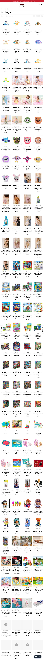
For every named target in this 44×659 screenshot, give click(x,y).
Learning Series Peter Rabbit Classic (6, 295)
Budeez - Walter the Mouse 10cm (27, 31)
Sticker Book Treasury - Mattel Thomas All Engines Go (16, 275)
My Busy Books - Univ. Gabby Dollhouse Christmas (27, 296)
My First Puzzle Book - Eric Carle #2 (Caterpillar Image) (27, 316)
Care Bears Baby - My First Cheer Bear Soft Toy (38, 89)
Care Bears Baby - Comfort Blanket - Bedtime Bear (6, 109)
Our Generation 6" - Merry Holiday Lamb (16, 633)
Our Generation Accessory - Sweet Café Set (27, 654)
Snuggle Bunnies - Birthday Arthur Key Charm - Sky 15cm (16, 252)
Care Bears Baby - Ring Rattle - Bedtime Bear (38, 109)
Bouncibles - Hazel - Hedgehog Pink (27, 148)
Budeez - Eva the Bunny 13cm (38, 50)
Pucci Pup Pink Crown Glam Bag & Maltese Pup (5, 472)
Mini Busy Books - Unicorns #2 (16, 354)
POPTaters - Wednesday (38, 491)
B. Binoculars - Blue (6, 431)
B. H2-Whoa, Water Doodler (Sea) (6, 451)
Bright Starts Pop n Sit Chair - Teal (38, 569)
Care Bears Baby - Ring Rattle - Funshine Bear (6, 129)
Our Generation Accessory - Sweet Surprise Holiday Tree (6, 654)
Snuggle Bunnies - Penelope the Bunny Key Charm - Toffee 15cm (38, 187)
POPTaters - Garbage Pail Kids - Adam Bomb (38, 530)
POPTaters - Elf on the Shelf (16, 491)
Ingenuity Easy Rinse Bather (38, 549)
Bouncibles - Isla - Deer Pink (6, 186)
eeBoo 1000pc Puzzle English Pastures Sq (38, 354)
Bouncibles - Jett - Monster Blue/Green (5, 148)
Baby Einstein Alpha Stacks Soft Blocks (27, 569)
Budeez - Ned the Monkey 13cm (16, 50)
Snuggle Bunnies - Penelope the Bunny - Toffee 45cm (16, 208)
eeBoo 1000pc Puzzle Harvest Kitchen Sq (38, 393)
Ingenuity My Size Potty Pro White (27, 549)
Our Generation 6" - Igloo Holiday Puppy (38, 633)
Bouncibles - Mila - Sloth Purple (6, 167)
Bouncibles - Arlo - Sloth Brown (38, 148)
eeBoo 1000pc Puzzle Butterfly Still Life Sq (16, 373)
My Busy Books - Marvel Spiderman (6, 354)
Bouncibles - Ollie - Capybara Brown (38, 128)
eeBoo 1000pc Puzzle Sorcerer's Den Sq (5, 412)
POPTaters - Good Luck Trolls (17, 512)
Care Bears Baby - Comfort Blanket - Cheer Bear (27, 109)
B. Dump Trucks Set (16, 431)
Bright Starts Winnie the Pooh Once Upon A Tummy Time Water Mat (16, 591)
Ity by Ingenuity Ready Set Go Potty (17, 549)
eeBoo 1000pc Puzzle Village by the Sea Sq (27, 373)
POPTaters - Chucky (27, 511)
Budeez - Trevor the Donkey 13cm (6, 69)
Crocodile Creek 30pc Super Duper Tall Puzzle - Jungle (38, 208)
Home (2, 8)
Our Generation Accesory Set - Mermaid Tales (38, 654)
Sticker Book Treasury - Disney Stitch (38, 295)
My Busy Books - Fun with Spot (27, 336)
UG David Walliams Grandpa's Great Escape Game (27, 472)
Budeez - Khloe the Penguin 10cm (6, 31)
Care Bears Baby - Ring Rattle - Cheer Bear (16, 129)
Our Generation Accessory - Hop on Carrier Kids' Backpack (6, 634)
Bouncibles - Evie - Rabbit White (17, 186)
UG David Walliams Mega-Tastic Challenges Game (16, 472)
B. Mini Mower (27, 431)
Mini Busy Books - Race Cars (27, 354)
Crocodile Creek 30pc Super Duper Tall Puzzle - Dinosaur (5, 230)
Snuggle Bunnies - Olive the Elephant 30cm (17, 230)
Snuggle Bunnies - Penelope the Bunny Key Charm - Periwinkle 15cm (5, 209)
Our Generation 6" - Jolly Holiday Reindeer (27, 633)
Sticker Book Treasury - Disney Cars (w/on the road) (6, 316)
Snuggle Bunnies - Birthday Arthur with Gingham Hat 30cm (5, 252)
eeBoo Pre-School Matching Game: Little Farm (38, 413)
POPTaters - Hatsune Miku (16, 530)
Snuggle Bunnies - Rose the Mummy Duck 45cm (27, 187)
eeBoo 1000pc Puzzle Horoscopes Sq (5, 393)
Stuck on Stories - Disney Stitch (27, 274)
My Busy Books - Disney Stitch (38, 336)
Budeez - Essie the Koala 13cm (27, 69)
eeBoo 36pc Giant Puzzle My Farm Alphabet (27, 413)
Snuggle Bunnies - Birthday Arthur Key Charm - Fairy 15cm (27, 252)
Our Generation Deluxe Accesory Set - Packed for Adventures (16, 654)
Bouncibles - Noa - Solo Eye (27, 167)
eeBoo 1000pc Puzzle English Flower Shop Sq (16, 413)
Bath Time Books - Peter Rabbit (38, 274)
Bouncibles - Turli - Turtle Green (27, 128)
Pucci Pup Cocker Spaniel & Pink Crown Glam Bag (38, 452)
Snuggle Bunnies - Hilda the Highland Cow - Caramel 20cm (38, 230)
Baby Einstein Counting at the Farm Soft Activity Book (16, 570)
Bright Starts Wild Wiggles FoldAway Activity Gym (27, 591)
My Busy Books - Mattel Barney (16, 336)
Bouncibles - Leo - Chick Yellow (38, 167)
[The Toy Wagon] (22, 4)
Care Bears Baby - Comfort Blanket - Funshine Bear (17, 109)
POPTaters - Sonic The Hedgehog (27, 530)
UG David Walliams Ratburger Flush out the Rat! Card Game (5, 492)
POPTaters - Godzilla (27, 491)
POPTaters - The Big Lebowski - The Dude (38, 512)
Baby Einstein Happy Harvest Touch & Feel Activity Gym (5, 570)
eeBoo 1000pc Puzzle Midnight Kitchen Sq (5, 373)
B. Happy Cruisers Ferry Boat (17, 451)
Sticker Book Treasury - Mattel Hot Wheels (16, 315)
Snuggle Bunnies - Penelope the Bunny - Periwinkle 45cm (27, 208)
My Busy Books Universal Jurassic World (17, 296)
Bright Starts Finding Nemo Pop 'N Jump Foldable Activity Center (5, 613)
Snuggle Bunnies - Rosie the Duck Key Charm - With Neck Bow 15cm (27, 230)
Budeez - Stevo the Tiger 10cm (17, 31)
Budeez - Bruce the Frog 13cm (6, 88)
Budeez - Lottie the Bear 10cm (38, 31)
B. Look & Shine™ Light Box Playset (38, 432)
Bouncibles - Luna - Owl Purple (16, 167)
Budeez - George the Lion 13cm (38, 69)
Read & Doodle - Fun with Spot (5, 336)
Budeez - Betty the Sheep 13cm (6, 50)
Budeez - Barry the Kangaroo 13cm (27, 50)
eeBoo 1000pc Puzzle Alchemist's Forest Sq (27, 393)
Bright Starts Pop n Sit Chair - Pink (6, 590)
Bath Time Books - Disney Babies (38, 315)
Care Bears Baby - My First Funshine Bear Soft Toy (27, 89)
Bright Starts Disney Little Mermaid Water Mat (16, 612)
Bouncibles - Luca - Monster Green (17, 148)
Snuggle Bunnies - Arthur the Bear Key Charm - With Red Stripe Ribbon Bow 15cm (38, 253)
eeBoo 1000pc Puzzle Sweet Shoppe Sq (16, 393)
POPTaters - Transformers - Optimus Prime (6, 550)
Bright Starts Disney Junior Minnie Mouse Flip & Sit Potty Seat (27, 612)
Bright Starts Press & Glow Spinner (38, 590)
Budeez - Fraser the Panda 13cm (16, 69)
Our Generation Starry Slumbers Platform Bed (38, 612)
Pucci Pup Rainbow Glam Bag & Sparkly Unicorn (27, 452)
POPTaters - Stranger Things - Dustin (6, 512)
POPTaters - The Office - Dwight (5, 530)
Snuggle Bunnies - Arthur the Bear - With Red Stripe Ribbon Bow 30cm (6, 275)
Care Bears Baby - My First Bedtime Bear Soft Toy (16, 89)
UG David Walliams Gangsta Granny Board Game (38, 472)
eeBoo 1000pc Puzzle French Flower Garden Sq (38, 374)
